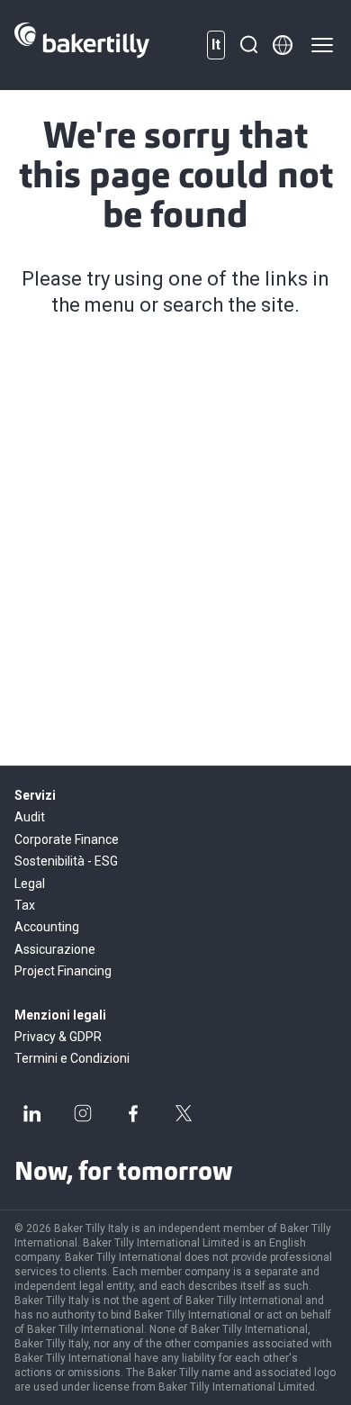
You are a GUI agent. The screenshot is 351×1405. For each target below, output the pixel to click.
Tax (24, 905)
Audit (29, 817)
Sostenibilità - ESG (66, 861)
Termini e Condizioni (72, 1058)
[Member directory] (282, 45)
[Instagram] (83, 1113)
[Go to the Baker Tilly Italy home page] (81, 45)
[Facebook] (133, 1113)
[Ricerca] (248, 45)
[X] (184, 1113)
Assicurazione (54, 949)
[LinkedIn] (32, 1113)
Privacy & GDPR (58, 1036)
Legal (29, 883)
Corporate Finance (66, 839)
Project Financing (63, 971)
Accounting (46, 927)
